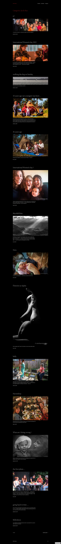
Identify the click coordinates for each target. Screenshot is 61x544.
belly (14, 356)
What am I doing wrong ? (22, 432)
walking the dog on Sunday (23, 74)
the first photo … (19, 469)
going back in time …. (21, 505)
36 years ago (17, 132)
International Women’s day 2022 (24, 42)
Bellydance (17, 520)
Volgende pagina (45, 532)
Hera (14, 250)
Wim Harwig (14, 3)
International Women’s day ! (23, 167)
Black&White (18, 213)
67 (14, 16)
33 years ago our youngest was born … (27, 96)
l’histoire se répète (19, 286)
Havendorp (17, 394)
